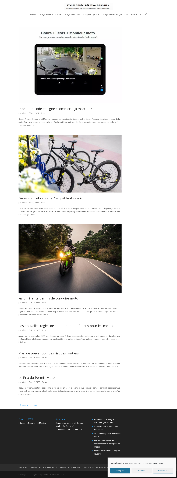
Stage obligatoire (91, 15)
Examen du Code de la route (43, 467)
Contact (135, 15)
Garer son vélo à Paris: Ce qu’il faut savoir (50, 198)
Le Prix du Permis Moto (37, 377)
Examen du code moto (70, 467)
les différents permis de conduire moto (48, 298)
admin (24, 113)
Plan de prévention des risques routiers (49, 353)
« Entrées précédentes (28, 405)
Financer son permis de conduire (98, 467)
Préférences (163, 470)
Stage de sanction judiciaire (115, 15)
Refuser (141, 470)
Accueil (33, 15)
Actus (43, 113)
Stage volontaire (72, 15)
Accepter (120, 470)
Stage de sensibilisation (50, 15)
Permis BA (23, 467)
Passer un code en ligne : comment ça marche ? (55, 108)
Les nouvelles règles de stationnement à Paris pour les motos (66, 325)
